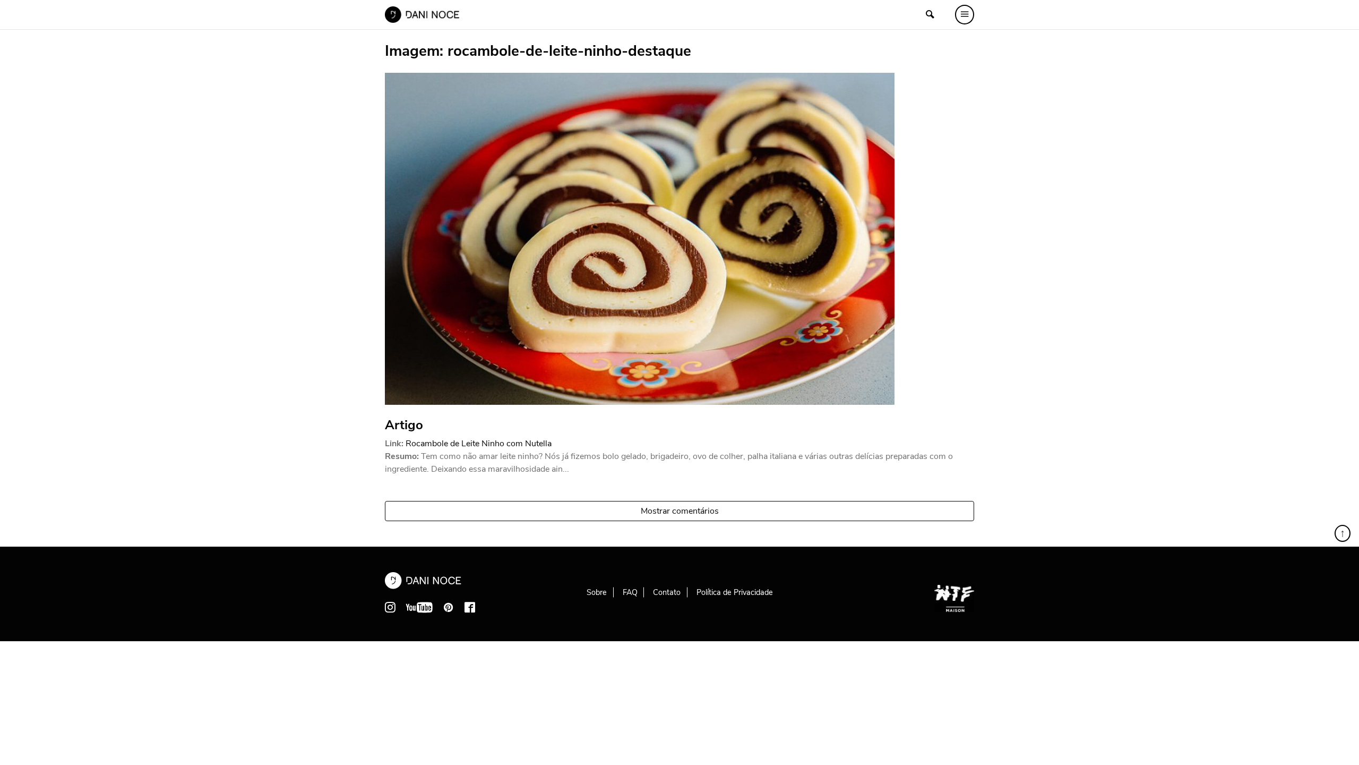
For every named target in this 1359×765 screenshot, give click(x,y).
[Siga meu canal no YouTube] (419, 607)
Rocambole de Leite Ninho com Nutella (479, 443)
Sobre (597, 592)
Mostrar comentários (680, 511)
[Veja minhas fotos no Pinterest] (448, 607)
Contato (667, 592)
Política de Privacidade (734, 592)
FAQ (630, 592)
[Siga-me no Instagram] (390, 607)
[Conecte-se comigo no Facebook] (470, 607)
